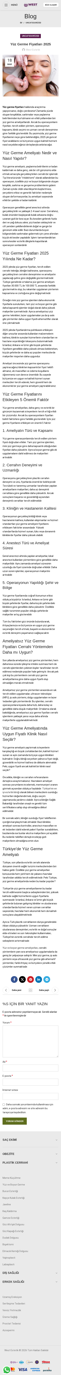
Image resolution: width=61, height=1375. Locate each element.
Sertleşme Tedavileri (14, 1303)
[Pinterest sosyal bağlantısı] (30, 979)
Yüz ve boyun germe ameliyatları (20, 948)
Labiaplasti (8, 1264)
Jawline (7, 1204)
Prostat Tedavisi (12, 1323)
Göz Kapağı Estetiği (13, 1231)
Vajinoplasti (9, 1257)
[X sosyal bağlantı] (22, 979)
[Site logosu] (30, 5)
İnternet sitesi (10, 1090)
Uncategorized (33, 23)
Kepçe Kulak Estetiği (14, 1198)
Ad (5, 1061)
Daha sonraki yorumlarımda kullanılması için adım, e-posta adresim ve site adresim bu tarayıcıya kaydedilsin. (28, 1108)
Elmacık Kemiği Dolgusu (15, 1251)
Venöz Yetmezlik (12, 1310)
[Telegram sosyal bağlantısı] (46, 979)
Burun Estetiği (10, 1191)
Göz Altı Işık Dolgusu (13, 1224)
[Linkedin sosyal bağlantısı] (38, 979)
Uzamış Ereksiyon (12, 1297)
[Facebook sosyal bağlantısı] (14, 979)
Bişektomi (8, 1244)
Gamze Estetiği (11, 1218)
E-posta (8, 1075)
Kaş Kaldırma (10, 1211)
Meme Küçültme (12, 1178)
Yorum (7, 1022)
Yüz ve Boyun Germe (14, 1184)
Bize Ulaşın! (51, 5)
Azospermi (8, 1330)
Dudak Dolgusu (11, 1237)
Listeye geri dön (30, 990)
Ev (21, 23)
